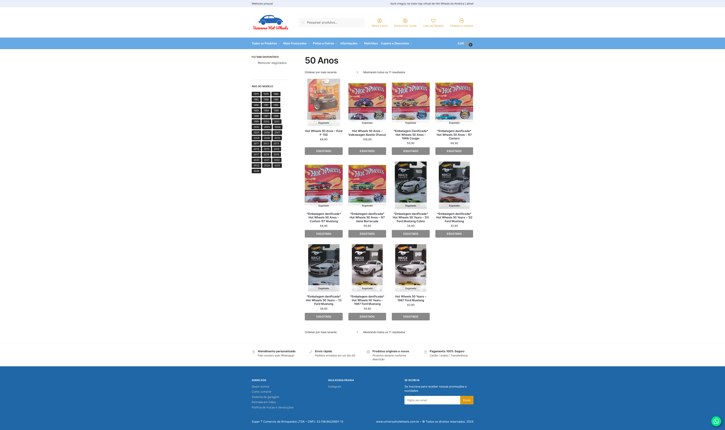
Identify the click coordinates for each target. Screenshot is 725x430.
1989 (275, 99)
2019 (276, 154)
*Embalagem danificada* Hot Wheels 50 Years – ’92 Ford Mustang (454, 217)
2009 (267, 138)
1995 (276, 110)
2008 (256, 138)
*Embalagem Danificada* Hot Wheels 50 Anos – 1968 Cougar (410, 134)
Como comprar (262, 391)
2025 (277, 165)
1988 (266, 99)
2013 (276, 143)
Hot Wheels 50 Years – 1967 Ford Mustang (410, 298)
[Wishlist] (337, 84)
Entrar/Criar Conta (405, 25)
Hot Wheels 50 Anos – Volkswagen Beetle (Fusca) (367, 133)
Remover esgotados (272, 63)
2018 (266, 154)
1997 (266, 116)
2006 (267, 132)
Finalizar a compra (461, 25)
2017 (256, 154)
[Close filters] (290, 57)
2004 (278, 127)
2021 (266, 160)
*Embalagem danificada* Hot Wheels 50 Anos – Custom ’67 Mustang (324, 217)
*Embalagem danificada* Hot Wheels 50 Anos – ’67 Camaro (454, 134)
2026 (256, 170)
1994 (266, 110)
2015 (266, 149)
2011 (256, 143)
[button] (465, 43)
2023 (256, 165)
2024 (267, 165)
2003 (267, 127)
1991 (266, 105)
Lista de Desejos (433, 25)
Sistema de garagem (265, 397)
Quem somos (260, 386)
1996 (256, 116)
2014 (256, 149)
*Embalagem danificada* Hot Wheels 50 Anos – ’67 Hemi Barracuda (367, 217)
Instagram (334, 386)
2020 (256, 160)
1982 (256, 99)
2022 (277, 160)
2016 (276, 149)
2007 (277, 132)
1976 (266, 94)
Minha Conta (379, 25)
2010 (277, 138)
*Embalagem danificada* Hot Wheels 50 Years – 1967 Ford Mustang (367, 300)
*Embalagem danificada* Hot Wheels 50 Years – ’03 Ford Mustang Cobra (411, 217)
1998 (275, 116)
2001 (277, 121)
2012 (266, 143)
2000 (266, 121)
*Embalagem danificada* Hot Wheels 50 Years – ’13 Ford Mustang (324, 300)
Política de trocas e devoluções (273, 407)
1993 (256, 110)
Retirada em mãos (264, 402)
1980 (276, 94)
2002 (256, 127)
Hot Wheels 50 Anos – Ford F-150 (323, 133)
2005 (256, 132)
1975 (256, 94)
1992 (275, 105)
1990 (256, 105)
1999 (256, 121)
